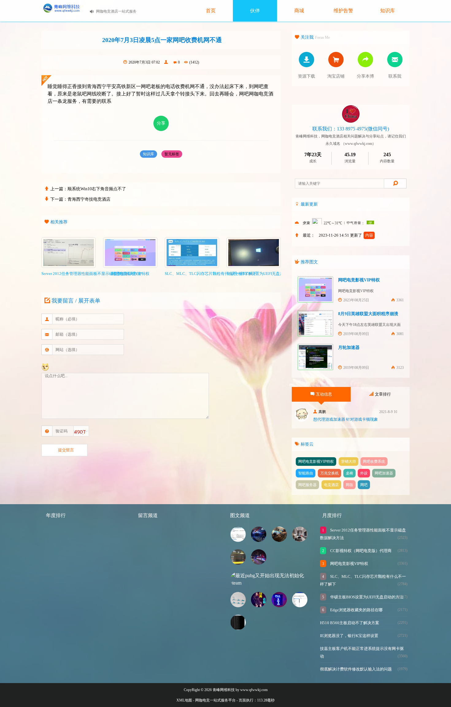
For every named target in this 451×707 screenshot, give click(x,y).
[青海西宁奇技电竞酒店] (279, 605)
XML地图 (184, 700)
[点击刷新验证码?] (80, 432)
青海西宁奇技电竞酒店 (88, 199)
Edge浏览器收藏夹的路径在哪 (356, 610)
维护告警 (343, 10)
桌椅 (349, 473)
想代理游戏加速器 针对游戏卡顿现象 (345, 419)
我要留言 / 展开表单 (76, 301)
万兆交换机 (329, 473)
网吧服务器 (307, 485)
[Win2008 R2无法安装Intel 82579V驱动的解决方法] (238, 540)
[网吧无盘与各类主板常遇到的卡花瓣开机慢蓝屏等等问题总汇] (238, 563)
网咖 (349, 485)
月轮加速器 (349, 347)
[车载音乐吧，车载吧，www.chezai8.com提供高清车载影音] (258, 605)
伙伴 (255, 10)
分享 (161, 123)
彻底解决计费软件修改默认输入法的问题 (356, 669)
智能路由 (305, 473)
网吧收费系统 (374, 461)
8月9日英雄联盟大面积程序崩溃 (368, 313)
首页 (211, 10)
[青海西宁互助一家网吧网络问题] (238, 628)
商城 (299, 10)
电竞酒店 (331, 485)
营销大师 (348, 461)
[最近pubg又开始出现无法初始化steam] (271, 582)
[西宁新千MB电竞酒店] (299, 540)
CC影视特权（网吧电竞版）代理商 (360, 550)
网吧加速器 (384, 473)
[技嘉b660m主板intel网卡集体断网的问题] (299, 605)
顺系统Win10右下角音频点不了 (96, 189)
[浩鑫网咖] (258, 563)
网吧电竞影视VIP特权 (359, 280)
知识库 (387, 10)
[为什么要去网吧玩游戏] (279, 540)
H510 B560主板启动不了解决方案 (349, 622)
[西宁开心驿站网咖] (258, 540)
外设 (364, 473)
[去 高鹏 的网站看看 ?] (302, 420)
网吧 (364, 485)
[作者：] (166, 62)
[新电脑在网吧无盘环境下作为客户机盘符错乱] (238, 605)
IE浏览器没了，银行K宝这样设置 (349, 635)
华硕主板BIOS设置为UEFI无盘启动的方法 (366, 597)
